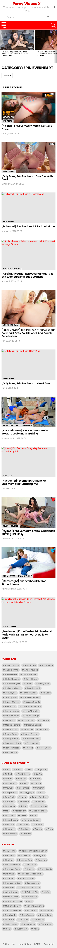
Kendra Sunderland (31, 706)
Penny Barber (12, 738)
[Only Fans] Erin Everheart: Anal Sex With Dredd (27, 177)
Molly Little (43, 729)
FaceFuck (9, 797)
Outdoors (10, 815)
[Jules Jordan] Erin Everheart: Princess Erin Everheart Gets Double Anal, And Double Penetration (28, 333)
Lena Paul (10, 720)
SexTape (9, 824)
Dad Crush (31, 864)
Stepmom (10, 829)
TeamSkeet (46, 924)
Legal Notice (25, 944)
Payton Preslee (30, 734)
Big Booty (42, 769)
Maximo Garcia (33, 724)
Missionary (20, 810)
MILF (7, 810)
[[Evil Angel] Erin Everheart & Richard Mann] (28, 207)
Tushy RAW (22, 928)
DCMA (37, 944)
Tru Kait (29, 747)
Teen (50, 829)
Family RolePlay (39, 797)
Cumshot (39, 787)
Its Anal (7, 121)
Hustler (7, 475)
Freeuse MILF (33, 882)
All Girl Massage (12, 268)
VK (14, 944)
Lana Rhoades (32, 711)
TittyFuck (27, 833)
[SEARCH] (53, 25)
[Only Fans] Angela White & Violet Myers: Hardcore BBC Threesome (15, 54)
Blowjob (22, 778)
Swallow (25, 829)
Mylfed (15, 526)
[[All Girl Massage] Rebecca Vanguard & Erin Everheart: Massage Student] (28, 255)
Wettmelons (11, 752)
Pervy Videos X (26, 3)
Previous (1, 46)
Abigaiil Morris (12, 665)
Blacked (9, 860)
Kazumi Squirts (33, 701)
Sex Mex (24, 919)
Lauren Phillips (12, 715)
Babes (19, 769)
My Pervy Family (13, 905)
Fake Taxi (9, 878)
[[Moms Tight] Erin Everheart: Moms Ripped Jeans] (28, 562)
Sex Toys (24, 824)
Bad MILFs (9, 855)
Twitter (6, 944)
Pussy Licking (11, 820)
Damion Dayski (12, 683)
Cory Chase (31, 679)
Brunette (36, 778)
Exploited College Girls (32, 873)
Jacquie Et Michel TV (30, 887)
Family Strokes (27, 878)
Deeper (30, 869)
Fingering (9, 801)
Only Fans (8, 171)
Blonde (8, 778)
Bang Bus (40, 855)
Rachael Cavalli (32, 738)
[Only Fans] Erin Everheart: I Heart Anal (26, 383)
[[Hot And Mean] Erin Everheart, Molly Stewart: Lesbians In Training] (28, 412)
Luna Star (44, 720)
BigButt (8, 774)
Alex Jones (30, 665)
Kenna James (12, 711)
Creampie (24, 787)
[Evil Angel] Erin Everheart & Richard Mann (28, 226)
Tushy (8, 928)
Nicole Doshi (11, 734)
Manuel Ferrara (12, 724)
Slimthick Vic (33, 743)
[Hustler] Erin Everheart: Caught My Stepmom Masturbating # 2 (24, 482)
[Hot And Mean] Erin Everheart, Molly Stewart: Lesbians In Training (25, 432)
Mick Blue (28, 729)
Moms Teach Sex (13, 901)
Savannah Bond (13, 743)
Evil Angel (8, 221)
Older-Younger (39, 810)
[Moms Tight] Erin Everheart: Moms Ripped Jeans (24, 582)
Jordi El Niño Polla (31, 697)
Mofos (47, 892)
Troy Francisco (12, 747)
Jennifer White (29, 692)
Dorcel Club (46, 869)
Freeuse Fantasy (13, 882)
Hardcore (39, 801)
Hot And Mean (24, 425)
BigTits (39, 774)
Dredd (29, 683)
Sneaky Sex (29, 924)
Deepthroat (11, 792)
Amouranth (47, 665)
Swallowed (9, 626)
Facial (23, 797)
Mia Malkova (11, 729)
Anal (7, 769)
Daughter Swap (13, 869)
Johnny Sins (11, 697)
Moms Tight (25, 576)
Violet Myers (45, 747)
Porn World (10, 915)
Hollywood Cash (13, 688)
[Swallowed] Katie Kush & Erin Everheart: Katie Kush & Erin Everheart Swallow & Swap (27, 634)
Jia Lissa (47, 692)
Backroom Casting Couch (34, 850)
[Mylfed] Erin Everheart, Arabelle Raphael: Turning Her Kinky (28, 532)
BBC (30, 769)
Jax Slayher (10, 692)
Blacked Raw (25, 860)
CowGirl (9, 787)
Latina (24, 806)
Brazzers (8, 425)
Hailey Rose (44, 683)
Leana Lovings (32, 715)
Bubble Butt (10, 783)
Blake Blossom (12, 679)
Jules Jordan (10, 325)
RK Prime (9, 919)
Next (55, 46)
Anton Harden (29, 674)
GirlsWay (9, 887)
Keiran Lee (10, 706)
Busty (25, 783)
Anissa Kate (11, 674)
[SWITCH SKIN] (54, 6)
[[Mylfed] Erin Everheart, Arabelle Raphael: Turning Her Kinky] (28, 512)
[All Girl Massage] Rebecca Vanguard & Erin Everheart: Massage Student (27, 275)
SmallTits (38, 824)
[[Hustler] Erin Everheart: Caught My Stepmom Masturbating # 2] (28, 462)
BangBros (25, 855)
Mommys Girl (30, 896)
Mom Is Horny (11, 896)
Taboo (38, 829)
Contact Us (49, 944)
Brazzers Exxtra (12, 864)
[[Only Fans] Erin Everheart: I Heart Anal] (28, 364)
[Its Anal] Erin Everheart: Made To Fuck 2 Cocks (27, 127)
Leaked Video (40, 806)
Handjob (24, 801)
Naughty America (35, 905)
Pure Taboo (28, 915)
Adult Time (10, 850)
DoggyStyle (28, 792)
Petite (23, 815)
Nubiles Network (13, 910)
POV (34, 815)
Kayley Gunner (12, 701)
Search (48, 18)
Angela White (11, 669)
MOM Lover (9, 576)
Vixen (36, 928)
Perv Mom (47, 910)
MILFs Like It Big (31, 892)
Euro (42, 792)
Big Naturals (24, 774)
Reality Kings (46, 915)
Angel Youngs (31, 669)
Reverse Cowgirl (32, 820)
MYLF (5, 526)
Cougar (37, 783)
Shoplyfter (39, 919)
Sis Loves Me (11, 924)
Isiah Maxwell (33, 688)
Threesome (11, 833)
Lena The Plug (27, 720)
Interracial (10, 806)
